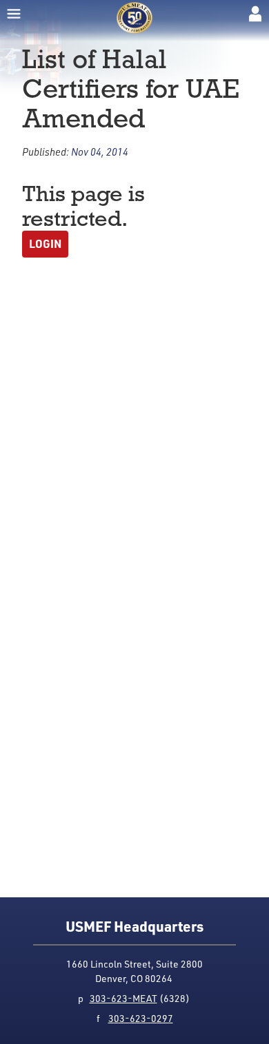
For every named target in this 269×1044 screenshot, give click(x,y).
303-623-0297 (140, 1018)
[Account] (255, 14)
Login (45, 243)
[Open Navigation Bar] (14, 14)
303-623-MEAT (123, 998)
